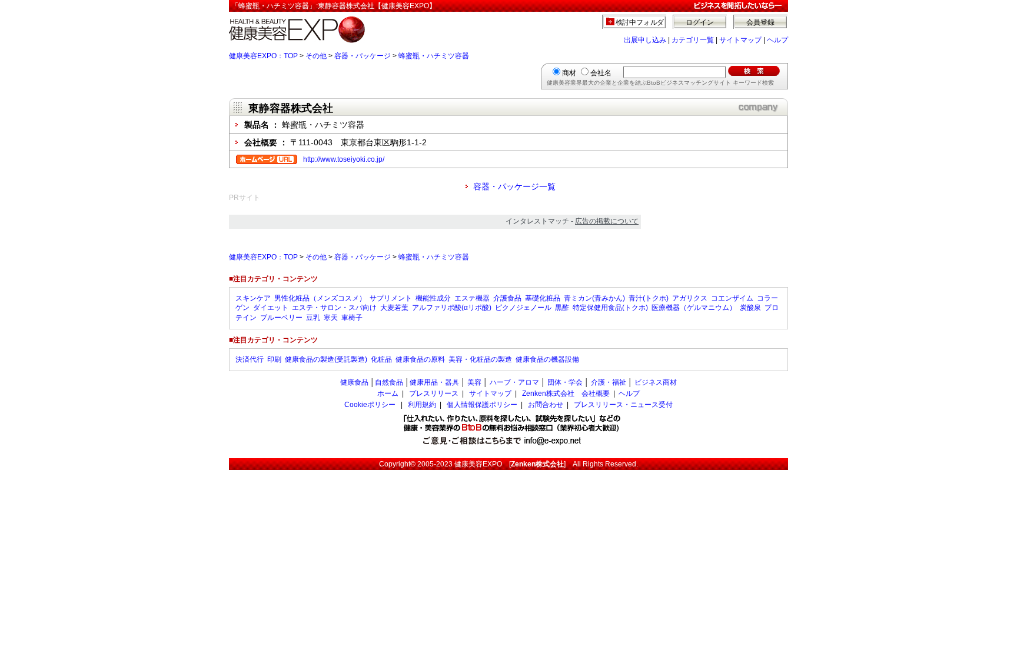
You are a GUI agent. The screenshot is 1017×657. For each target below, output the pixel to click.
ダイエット (270, 308)
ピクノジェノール (523, 308)
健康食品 (354, 382)
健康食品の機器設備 (547, 359)
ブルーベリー (281, 318)
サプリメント (391, 298)
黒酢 (562, 308)
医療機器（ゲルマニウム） (694, 308)
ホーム (387, 393)
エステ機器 (472, 298)
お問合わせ (545, 405)
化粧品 (381, 359)
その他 (316, 56)
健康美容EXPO (478, 464)
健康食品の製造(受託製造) (326, 359)
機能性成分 (433, 298)
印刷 (274, 359)
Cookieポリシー (370, 405)
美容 (474, 382)
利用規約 (422, 405)
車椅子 (352, 318)
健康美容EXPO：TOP (263, 56)
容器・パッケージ (362, 56)
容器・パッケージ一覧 (514, 186)
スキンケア (253, 298)
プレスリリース (433, 393)
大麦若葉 (394, 308)
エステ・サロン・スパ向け (334, 308)
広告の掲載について (607, 221)
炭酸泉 (750, 308)
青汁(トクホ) (649, 298)
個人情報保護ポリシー (482, 405)
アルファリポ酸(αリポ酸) (451, 308)
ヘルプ (777, 40)
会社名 (600, 73)
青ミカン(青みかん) (594, 298)
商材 (569, 73)
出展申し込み (645, 40)
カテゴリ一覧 (693, 40)
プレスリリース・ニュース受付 (623, 405)
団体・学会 (565, 382)
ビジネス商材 (655, 382)
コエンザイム (732, 298)
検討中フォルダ (640, 22)
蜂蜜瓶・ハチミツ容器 (433, 56)
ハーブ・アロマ (514, 382)
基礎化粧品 (542, 298)
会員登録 (760, 22)
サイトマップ (740, 40)
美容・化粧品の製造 (480, 359)
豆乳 (313, 318)
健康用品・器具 (434, 382)
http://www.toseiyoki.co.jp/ (343, 159)
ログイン (700, 22)
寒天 (331, 318)
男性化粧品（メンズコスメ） (320, 298)
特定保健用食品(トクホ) (610, 308)
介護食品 (507, 298)
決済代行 (249, 359)
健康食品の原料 (420, 359)
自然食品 (389, 382)
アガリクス (689, 298)
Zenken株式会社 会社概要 (566, 393)
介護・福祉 (608, 382)
